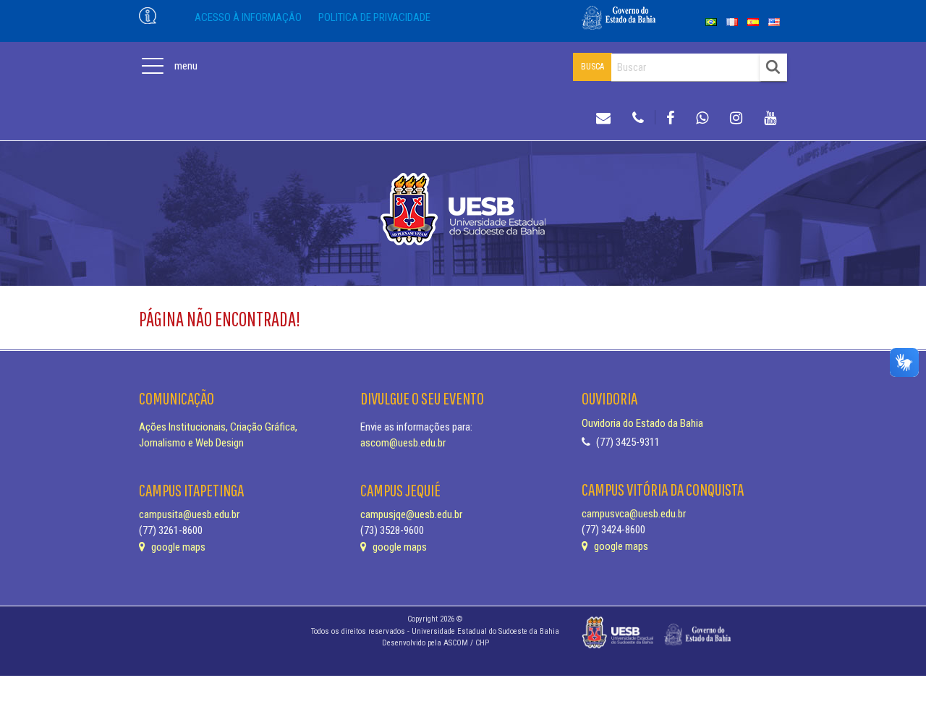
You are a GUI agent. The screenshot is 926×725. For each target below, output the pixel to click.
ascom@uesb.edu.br (403, 442)
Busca (592, 67)
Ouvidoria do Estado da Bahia (642, 423)
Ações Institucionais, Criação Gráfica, (218, 426)
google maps (177, 547)
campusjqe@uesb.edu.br (411, 514)
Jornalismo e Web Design (191, 442)
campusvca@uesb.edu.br (634, 513)
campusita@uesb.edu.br (189, 514)
